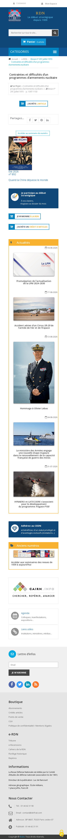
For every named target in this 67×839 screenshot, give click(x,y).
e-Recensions (15, 745)
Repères (13, 758)
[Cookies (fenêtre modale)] (61, 833)
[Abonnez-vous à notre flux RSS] (35, 684)
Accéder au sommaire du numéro (33, 133)
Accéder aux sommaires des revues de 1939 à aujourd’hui (31, 563)
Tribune (12, 740)
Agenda (25, 613)
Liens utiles (27, 629)
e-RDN (24, 59)
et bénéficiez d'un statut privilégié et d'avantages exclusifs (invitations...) (38, 531)
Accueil (15, 59)
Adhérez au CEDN (31, 525)
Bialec (22, 836)
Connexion (21, 3)
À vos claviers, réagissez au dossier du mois (33, 202)
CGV (11, 721)
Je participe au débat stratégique (33, 194)
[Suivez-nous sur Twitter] (20, 684)
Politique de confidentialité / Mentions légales (30, 725)
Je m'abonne (19, 672)
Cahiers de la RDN (17, 749)
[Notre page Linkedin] (27, 684)
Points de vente (16, 717)
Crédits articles (16, 712)
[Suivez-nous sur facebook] (12, 684)
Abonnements (15, 708)
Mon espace (51, 3)
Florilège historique (18, 753)
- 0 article (35, 42)
